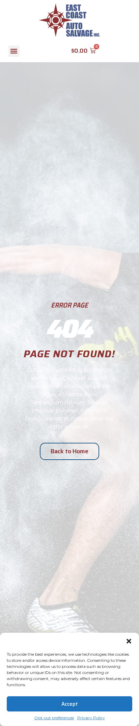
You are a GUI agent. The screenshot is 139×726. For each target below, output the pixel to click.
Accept (69, 704)
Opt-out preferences (54, 717)
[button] (129, 641)
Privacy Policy (91, 717)
